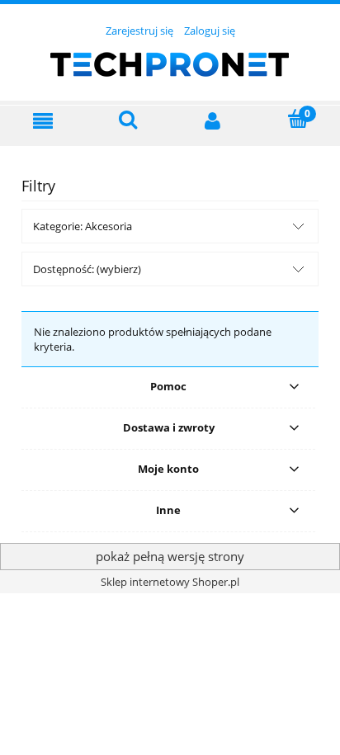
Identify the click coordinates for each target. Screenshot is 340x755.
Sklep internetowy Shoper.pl (170, 581)
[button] (43, 120)
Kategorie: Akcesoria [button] (82, 226)
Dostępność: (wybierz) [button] (87, 269)
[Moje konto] (212, 120)
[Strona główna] (170, 62)
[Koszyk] (298, 119)
